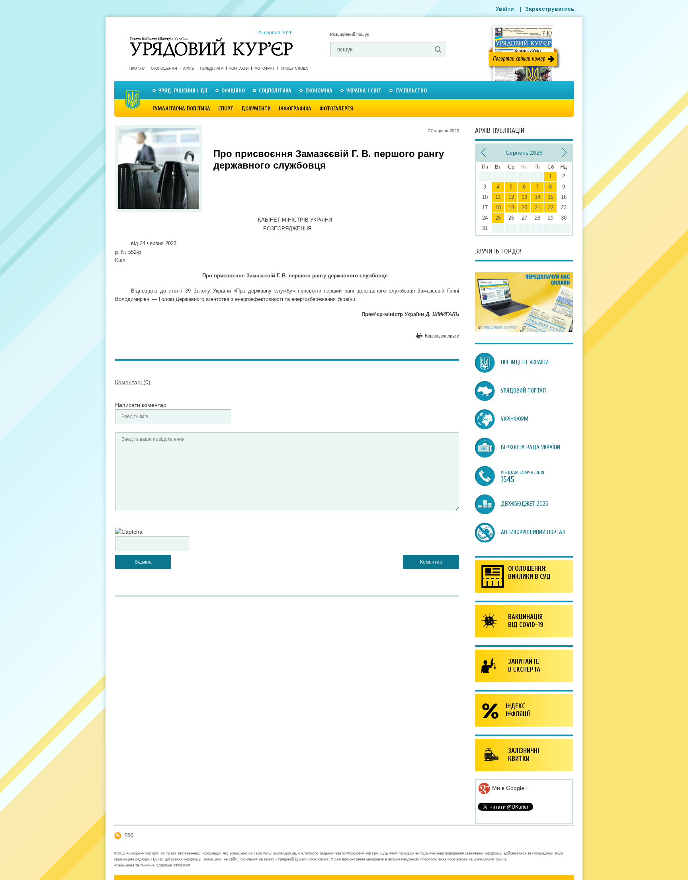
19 (511, 207)
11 (497, 197)
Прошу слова (294, 69)
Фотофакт (264, 69)
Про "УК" (137, 69)
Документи (256, 108)
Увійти (505, 9)
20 (524, 207)
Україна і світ (363, 90)
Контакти (238, 69)
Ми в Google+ (509, 788)
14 (537, 197)
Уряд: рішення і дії (182, 90)
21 (537, 207)
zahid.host (181, 865)
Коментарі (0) (132, 382)
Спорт (225, 108)
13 (524, 197)
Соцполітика (275, 90)
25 (498, 218)
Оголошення (164, 69)
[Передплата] (524, 330)
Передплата (211, 69)
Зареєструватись (550, 9)
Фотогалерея (336, 108)
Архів (188, 69)
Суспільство (411, 90)
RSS (129, 835)
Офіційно (233, 90)
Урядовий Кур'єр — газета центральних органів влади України (211, 39)
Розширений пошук (349, 34)
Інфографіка (295, 108)
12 (511, 197)
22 (550, 207)
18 (498, 207)
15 (550, 197)
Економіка (318, 90)
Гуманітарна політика (181, 108)
